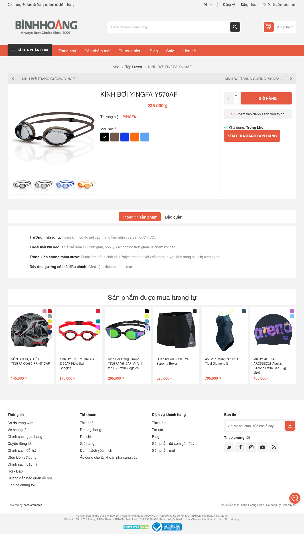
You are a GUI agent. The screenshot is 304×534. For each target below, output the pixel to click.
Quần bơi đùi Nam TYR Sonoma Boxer (172, 361)
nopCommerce (33, 505)
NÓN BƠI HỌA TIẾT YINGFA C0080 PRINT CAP (30, 361)
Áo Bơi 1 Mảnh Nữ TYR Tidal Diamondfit (221, 361)
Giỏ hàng (87, 443)
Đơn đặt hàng (90, 429)
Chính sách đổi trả (22, 450)
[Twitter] (229, 447)
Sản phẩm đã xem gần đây (173, 443)
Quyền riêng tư (19, 443)
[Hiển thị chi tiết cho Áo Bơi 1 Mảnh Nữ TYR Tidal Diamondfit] (225, 330)
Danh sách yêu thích (96, 450)
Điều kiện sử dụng (22, 457)
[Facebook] (240, 447)
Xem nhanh (22, 346)
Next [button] (92, 184)
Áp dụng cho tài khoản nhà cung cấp (109, 457)
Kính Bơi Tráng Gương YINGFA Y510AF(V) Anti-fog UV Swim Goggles (125, 363)
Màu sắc (107, 128)
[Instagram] (251, 447)
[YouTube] (262, 447)
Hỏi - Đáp (15, 471)
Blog (155, 436)
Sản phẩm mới (163, 450)
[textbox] (169, 27)
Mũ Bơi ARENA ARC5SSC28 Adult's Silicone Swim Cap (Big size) (269, 365)
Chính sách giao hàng (25, 436)
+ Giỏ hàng (266, 98)
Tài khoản (87, 422)
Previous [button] (15, 184)
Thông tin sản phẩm (139, 217)
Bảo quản (173, 217)
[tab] (140, 216)
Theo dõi (290, 426)
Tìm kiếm (235, 27)
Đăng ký (229, 4)
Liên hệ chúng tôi (21, 484)
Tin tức (157, 429)
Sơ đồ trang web (20, 422)
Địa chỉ (85, 436)
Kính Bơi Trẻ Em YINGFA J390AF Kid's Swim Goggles (77, 363)
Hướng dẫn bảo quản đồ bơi (30, 478)
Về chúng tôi (17, 429)
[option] (21, 184)
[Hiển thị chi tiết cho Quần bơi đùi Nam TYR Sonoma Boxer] (176, 330)
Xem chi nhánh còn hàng (252, 135)
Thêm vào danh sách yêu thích (260, 114)
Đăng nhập (249, 4)
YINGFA (129, 116)
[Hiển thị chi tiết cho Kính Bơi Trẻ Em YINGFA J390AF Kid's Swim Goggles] (79, 330)
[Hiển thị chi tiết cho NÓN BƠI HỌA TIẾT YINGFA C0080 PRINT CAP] (31, 330)
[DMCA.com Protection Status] (136, 527)
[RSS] (274, 447)
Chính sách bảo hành (24, 464)
